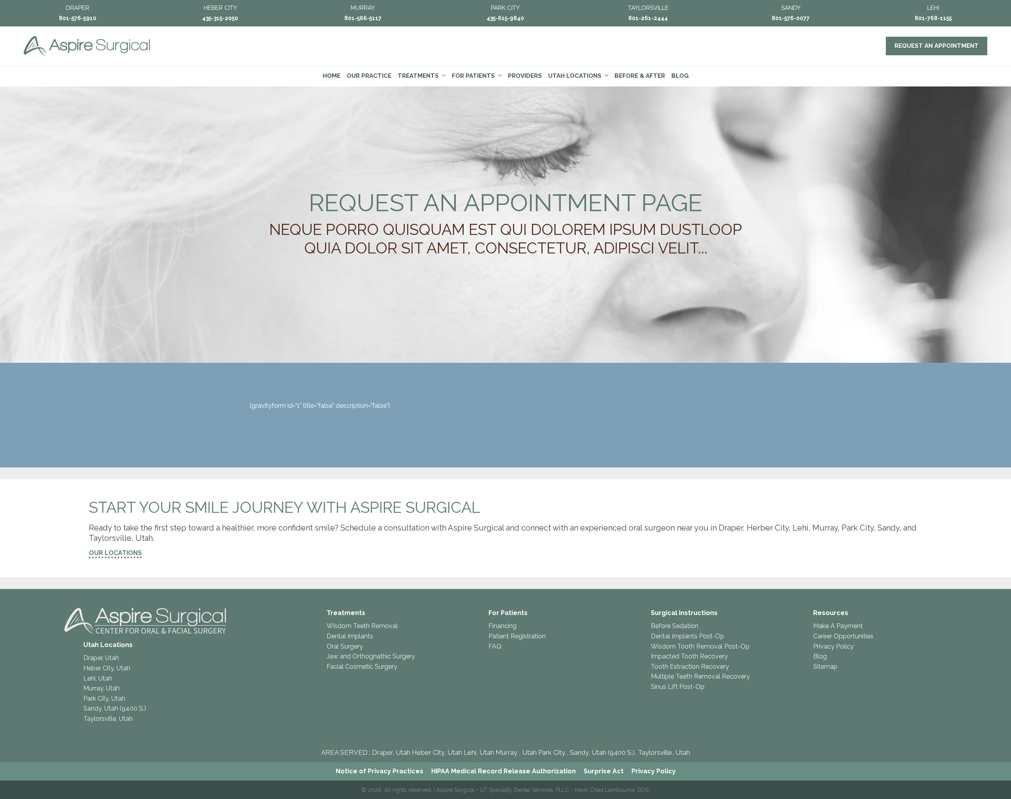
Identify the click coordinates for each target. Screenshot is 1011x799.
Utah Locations (108, 645)
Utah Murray (498, 752)
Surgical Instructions (684, 613)
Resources (830, 613)
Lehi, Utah (97, 678)
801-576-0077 (791, 18)
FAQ (495, 646)
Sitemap (825, 666)
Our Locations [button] (115, 553)
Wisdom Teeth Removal (362, 626)
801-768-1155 (933, 18)
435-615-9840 (505, 18)
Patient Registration (517, 636)
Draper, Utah (101, 658)
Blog (820, 656)
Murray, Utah (101, 688)
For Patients (508, 613)
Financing (503, 626)
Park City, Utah (104, 698)
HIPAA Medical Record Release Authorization (503, 771)
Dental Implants (350, 636)
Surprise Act (604, 771)
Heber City (428, 752)
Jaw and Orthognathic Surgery (371, 656)
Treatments (346, 613)
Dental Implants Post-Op (687, 636)
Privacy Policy (833, 646)
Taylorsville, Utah (108, 718)
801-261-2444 (648, 18)
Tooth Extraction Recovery (690, 666)
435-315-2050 (220, 18)
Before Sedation (674, 626)
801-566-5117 (362, 18)
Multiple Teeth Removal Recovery (700, 676)
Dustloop (701, 229)
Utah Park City (544, 752)
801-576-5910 (77, 18)
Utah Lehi (461, 752)
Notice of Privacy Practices (379, 771)
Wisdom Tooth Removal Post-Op (700, 646)
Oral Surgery (345, 646)
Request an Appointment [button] (936, 45)
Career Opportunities (843, 636)
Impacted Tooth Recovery (689, 656)
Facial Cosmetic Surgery (362, 666)
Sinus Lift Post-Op (678, 686)
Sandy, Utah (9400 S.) (114, 708)
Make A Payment (838, 626)
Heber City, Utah (106, 668)
